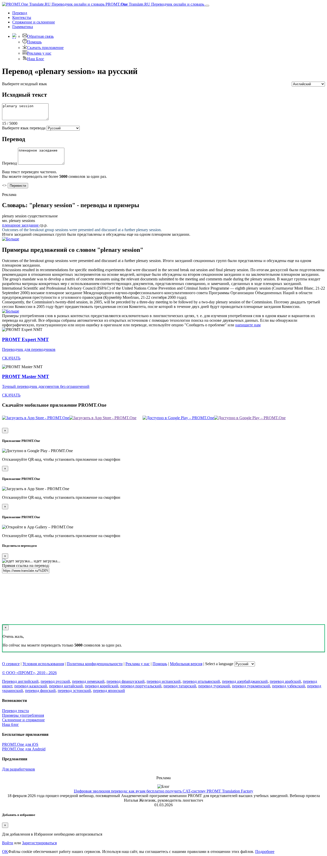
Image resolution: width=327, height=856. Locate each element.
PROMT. (154, 4)
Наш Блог (35, 59)
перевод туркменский (251, 686)
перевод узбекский (288, 686)
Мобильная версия (186, 664)
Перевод (19, 13)
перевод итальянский (201, 681)
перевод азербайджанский (245, 681)
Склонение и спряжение (23, 720)
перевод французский (126, 681)
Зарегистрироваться (39, 843)
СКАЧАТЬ (11, 358)
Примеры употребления (23, 715)
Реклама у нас (39, 53)
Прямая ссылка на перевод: (26, 565)
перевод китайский (66, 686)
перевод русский (55, 681)
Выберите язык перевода (23, 128)
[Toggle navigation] (207, 5)
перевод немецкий (88, 681)
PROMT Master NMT (25, 376)
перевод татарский (180, 686)
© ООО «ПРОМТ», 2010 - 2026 (29, 673)
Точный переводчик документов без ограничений (45, 386)
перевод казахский (30, 686)
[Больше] (10, 311)
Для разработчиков (18, 769)
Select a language (219, 664)
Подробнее (264, 851)
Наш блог (10, 724)
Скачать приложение (45, 47)
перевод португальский (140, 686)
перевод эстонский (74, 690)
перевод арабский (285, 681)
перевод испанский (164, 681)
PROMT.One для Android (23, 749)
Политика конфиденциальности (95, 664)
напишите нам (248, 325)
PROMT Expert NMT (25, 339)
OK (5, 851)
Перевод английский (20, 681)
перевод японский (109, 690)
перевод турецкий (214, 686)
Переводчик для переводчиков (28, 349)
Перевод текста (15, 711)
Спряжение (33, 22)
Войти (7, 843)
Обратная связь (40, 36)
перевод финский (40, 690)
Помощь (34, 42)
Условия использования (43, 664)
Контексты (21, 17)
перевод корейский (101, 686)
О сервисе (11, 664)
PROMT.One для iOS (20, 744)
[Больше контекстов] (10, 239)
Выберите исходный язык (24, 84)
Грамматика (22, 26)
